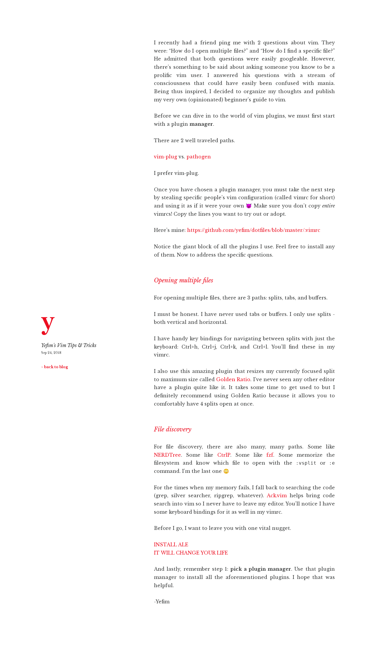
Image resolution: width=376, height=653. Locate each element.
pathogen (199, 157)
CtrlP (223, 455)
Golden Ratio (233, 379)
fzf (269, 455)
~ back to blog (54, 367)
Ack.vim (277, 495)
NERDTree (167, 455)
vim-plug (165, 157)
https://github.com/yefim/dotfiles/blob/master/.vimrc (253, 230)
